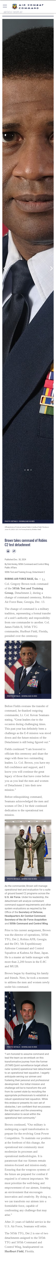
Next (51, 268)
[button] (5, 6)
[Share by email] (14, 551)
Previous (4, 268)
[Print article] (8, 551)
